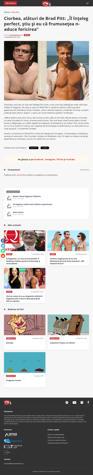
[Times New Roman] (46, 4)
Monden (15, 12)
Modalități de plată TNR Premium (58, 443)
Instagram (50, 159)
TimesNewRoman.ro (15, 35)
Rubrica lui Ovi (11, 338)
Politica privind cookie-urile (56, 437)
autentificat (22, 175)
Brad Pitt (34, 148)
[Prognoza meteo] (24, 369)
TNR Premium (10, 3)
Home (7, 12)
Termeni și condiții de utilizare (57, 440)
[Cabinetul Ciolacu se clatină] (68, 332)
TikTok (59, 159)
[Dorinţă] (24, 332)
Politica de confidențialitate (56, 434)
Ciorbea (44, 148)
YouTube (70, 159)
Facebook (39, 159)
